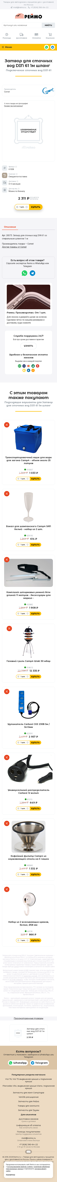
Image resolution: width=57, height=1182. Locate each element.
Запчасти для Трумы (28, 1110)
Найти (48, 25)
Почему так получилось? (13, 106)
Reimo (28, 16)
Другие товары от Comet (14, 247)
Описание (10, 227)
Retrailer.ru (28, 1152)
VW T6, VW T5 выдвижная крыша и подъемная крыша (28, 1080)
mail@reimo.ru (19, 7)
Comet (16, 967)
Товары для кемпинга (28, 1106)
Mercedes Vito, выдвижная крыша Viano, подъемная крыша (29, 1087)
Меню (8, 47)
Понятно (10, 1175)
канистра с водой (30, 976)
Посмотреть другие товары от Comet (28, 90)
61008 (26, 970)
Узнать (28, 346)
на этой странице (16, 980)
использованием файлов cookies (20, 1167)
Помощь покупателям (28, 1133)
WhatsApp (46, 47)
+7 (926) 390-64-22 (40, 7)
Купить (35, 207)
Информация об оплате (28, 1126)
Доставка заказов (28, 1120)
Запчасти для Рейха (28, 1101)
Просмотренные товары (28, 1018)
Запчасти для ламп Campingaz (28, 1092)
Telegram (52, 47)
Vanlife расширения (28, 1097)
